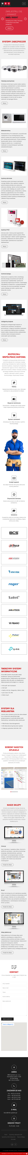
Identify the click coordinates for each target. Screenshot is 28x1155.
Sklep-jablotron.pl (6, 932)
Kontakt (13, 1139)
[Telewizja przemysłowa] (14, 68)
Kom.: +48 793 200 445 (14, 1099)
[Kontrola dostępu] (14, 261)
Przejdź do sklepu (7, 864)
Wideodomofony (5, 130)
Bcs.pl (2, 890)
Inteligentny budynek (7, 321)
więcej (9, 28)
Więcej (4, 103)
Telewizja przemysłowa (7, 81)
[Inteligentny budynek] (14, 309)
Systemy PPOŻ (5, 230)
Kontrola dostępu (6, 274)
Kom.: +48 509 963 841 (14, 1095)
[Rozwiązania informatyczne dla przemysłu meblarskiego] (7, 778)
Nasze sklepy (21, 1137)
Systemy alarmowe (6, 178)
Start (5, 1134)
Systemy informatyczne (8, 1137)
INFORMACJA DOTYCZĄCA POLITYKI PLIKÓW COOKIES (14, 1153)
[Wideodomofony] (14, 118)
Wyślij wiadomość (7, 1019)
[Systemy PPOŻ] (14, 217)
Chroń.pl (3, 846)
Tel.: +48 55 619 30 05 (14, 1093)
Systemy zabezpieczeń (15, 1134)
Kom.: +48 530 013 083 (14, 1097)
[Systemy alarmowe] (14, 166)
